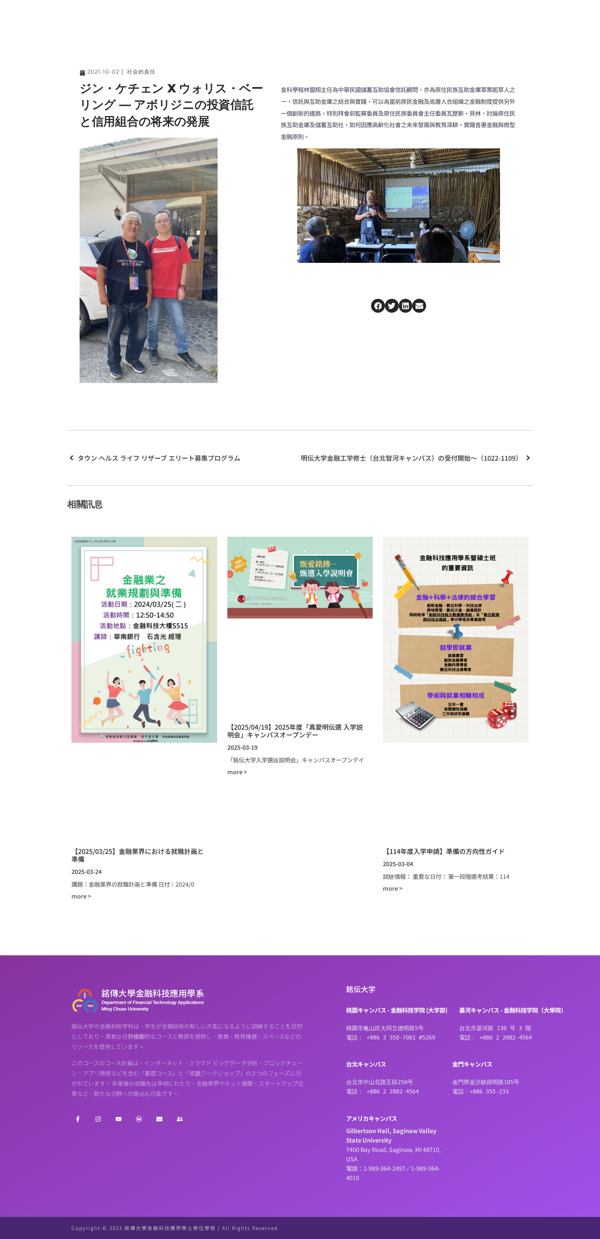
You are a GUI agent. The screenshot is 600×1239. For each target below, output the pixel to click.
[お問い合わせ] (159, 1119)
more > (81, 896)
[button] (378, 306)
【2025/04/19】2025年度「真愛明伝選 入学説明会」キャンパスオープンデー (295, 730)
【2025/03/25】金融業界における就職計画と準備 (137, 855)
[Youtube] (118, 1119)
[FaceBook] (77, 1119)
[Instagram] (98, 1119)
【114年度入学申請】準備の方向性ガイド (444, 851)
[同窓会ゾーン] (179, 1119)
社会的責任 (141, 72)
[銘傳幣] (139, 1119)
